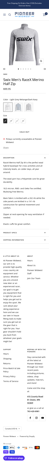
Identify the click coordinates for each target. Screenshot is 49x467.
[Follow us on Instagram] (36, 418)
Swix (5, 74)
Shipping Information (13, 240)
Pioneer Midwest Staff (34, 272)
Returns (6, 363)
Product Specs (10, 233)
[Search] (9, 14)
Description (8, 158)
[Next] (44, 69)
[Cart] (44, 14)
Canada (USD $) (11, 429)
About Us (31, 265)
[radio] (8, 107)
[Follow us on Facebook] (30, 418)
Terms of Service (10, 381)
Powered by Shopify (27, 436)
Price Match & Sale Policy (11, 370)
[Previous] (4, 69)
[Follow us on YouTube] (42, 418)
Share (6, 147)
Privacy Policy (9, 376)
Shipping (7, 358)
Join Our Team (33, 278)
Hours (30, 260)
